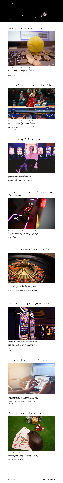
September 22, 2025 (12, 129)
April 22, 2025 (10, 403)
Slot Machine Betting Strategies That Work (28, 303)
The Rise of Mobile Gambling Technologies (29, 360)
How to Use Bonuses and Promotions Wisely (29, 249)
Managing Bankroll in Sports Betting (26, 28)
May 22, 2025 (10, 350)
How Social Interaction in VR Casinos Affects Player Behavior (30, 193)
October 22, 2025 (11, 75)
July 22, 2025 (10, 239)
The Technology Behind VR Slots (24, 139)
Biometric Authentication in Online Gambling (30, 413)
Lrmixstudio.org (11, 3)
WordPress (52, 479)
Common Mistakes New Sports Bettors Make (29, 85)
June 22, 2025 (11, 294)
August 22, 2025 (11, 182)
